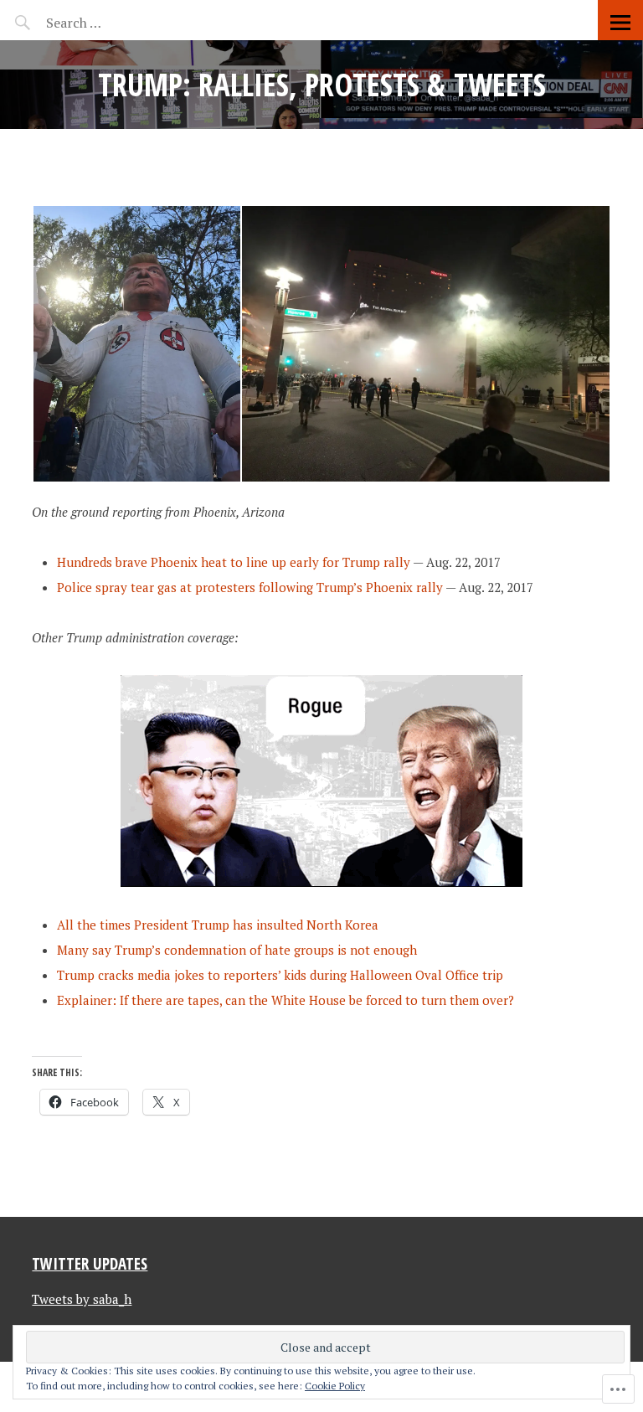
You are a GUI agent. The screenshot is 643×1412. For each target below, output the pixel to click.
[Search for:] (115, 22)
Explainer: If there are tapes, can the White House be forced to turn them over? (285, 1000)
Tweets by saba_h (81, 1299)
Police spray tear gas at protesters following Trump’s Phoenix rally (250, 587)
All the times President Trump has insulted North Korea (217, 924)
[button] (136, 343)
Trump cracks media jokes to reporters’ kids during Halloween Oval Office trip (280, 974)
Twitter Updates (89, 1263)
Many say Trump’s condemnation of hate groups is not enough (237, 949)
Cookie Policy (335, 1385)
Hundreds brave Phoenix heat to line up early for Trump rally (233, 562)
